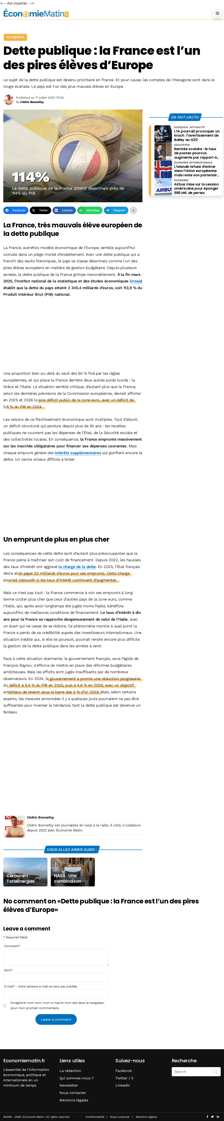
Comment (12, 946)
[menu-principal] (217, 13)
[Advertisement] (72, 334)
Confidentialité (95, 1116)
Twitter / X (124, 1078)
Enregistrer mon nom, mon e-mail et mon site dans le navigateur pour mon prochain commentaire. (57, 1005)
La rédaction (70, 1071)
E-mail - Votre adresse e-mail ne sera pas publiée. (40, 986)
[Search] (216, 1071)
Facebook (124, 1071)
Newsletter (69, 1085)
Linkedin (123, 1085)
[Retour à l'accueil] (103, 13)
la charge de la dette (77, 566)
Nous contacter (73, 1093)
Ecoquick (15, 37)
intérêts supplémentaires (78, 452)
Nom (8, 970)
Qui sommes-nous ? (77, 1078)
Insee (136, 281)
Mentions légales (74, 1100)
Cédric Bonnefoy (40, 817)
